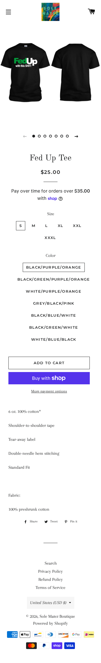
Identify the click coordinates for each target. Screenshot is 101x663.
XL (60, 225)
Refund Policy (50, 579)
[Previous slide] (25, 136)
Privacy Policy (50, 571)
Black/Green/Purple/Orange (53, 279)
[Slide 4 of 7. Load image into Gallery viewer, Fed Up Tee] (50, 136)
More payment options (49, 391)
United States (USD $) (48, 602)
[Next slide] (76, 136)
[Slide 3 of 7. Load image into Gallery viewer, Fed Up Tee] (45, 136)
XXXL (50, 237)
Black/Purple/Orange (53, 267)
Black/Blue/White (53, 315)
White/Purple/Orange (53, 291)
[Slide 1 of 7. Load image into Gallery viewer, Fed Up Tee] (33, 136)
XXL (77, 225)
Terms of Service (50, 587)
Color (51, 255)
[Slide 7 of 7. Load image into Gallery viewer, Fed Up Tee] (67, 136)
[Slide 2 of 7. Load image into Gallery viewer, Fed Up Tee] (39, 136)
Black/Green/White (53, 327)
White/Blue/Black (53, 339)
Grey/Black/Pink (53, 303)
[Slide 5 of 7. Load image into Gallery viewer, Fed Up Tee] (56, 136)
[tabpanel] (50, 72)
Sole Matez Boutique (57, 616)
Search (51, 563)
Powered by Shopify (50, 623)
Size (50, 213)
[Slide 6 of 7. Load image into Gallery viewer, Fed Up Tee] (62, 136)
